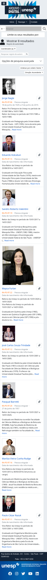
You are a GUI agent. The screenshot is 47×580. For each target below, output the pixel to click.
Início (12, 22)
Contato (34, 22)
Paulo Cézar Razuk (11, 515)
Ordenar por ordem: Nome (30, 68)
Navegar (22, 22)
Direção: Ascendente (33, 72)
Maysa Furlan (9, 288)
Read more (16, 129)
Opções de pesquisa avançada (18, 61)
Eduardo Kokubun (11, 155)
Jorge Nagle (8, 98)
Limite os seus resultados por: (23, 34)
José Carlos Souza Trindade (16, 345)
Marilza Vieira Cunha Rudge (16, 458)
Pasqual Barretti (10, 401)
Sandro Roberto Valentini (15, 209)
